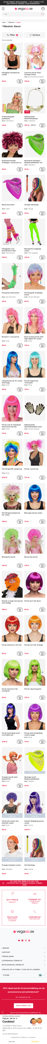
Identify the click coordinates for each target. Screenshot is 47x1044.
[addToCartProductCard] (20, 81)
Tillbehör (11, 22)
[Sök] (42, 14)
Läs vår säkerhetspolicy (10, 1034)
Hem (4, 22)
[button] (23, 975)
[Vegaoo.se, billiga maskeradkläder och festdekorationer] (23, 9)
